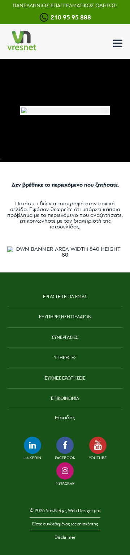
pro (97, 510)
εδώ (42, 204)
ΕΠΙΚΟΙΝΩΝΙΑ (65, 398)
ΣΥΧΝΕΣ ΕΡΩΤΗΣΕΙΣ (65, 378)
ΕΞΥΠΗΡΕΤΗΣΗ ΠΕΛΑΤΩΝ (65, 317)
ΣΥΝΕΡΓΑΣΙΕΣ (65, 337)
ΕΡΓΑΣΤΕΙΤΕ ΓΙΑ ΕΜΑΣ (65, 296)
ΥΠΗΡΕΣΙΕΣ (65, 357)
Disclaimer (65, 537)
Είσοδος (65, 418)
